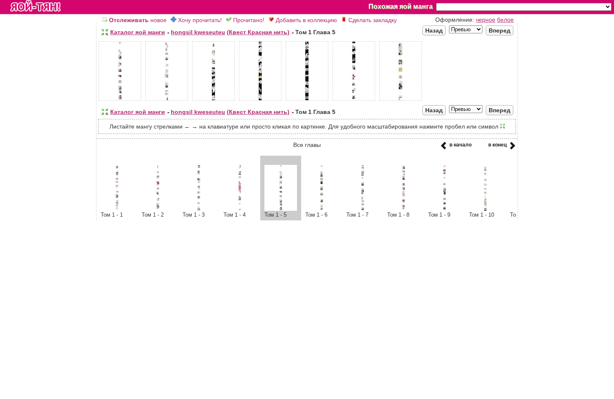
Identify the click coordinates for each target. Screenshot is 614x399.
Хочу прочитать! (199, 20)
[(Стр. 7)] (400, 100)
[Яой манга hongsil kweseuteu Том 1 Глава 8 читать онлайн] (403, 208)
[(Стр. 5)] (307, 100)
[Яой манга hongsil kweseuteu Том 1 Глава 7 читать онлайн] (362, 208)
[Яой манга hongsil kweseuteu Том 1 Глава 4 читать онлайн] (239, 208)
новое (138, 20)
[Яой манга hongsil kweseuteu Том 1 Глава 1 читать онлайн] (117, 208)
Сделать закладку (372, 20)
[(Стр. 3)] (213, 100)
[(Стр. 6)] (353, 100)
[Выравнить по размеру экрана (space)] (104, 32)
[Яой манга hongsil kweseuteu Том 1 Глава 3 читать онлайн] (199, 208)
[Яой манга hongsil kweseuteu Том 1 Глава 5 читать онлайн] (280, 208)
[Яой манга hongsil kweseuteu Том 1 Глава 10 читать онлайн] (485, 208)
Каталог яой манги (137, 32)
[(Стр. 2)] (166, 100)
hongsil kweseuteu (198, 32)
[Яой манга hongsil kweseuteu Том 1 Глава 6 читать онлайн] (321, 208)
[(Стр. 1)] (119, 100)
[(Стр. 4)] (260, 100)
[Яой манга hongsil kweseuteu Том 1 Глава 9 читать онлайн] (444, 208)
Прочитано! (247, 20)
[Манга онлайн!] (35, 6)
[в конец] (511, 148)
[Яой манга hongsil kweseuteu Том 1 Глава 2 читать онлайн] (158, 208)
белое (505, 19)
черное (485, 19)
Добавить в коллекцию (305, 20)
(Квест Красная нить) (258, 32)
